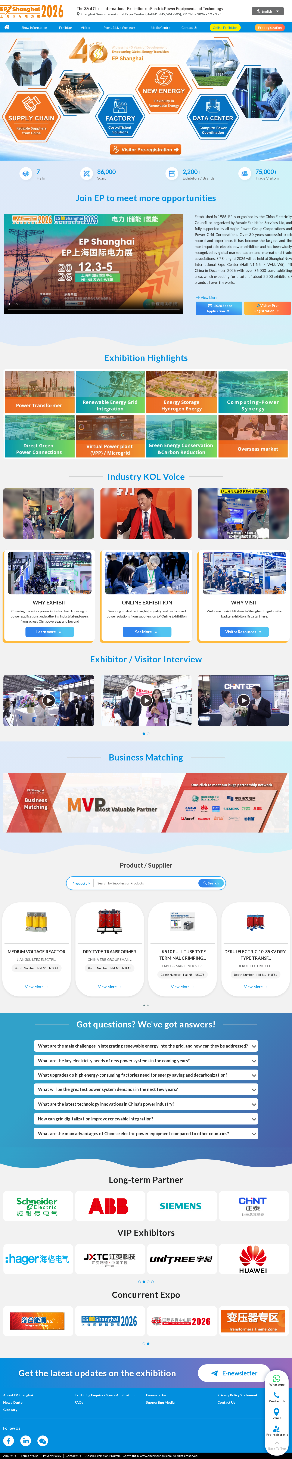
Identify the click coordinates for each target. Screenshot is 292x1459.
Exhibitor (65, 27)
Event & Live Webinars (119, 27)
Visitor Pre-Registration (266, 308)
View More (208, 297)
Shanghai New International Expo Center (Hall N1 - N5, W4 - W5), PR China (138, 14)
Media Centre (160, 27)
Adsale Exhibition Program (103, 1456)
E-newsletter (239, 1373)
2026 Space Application (219, 308)
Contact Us (189, 27)
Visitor (86, 27)
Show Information (34, 27)
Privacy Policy (52, 1456)
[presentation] (4, 94)
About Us (9, 1456)
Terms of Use (29, 1456)
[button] (277, 1382)
